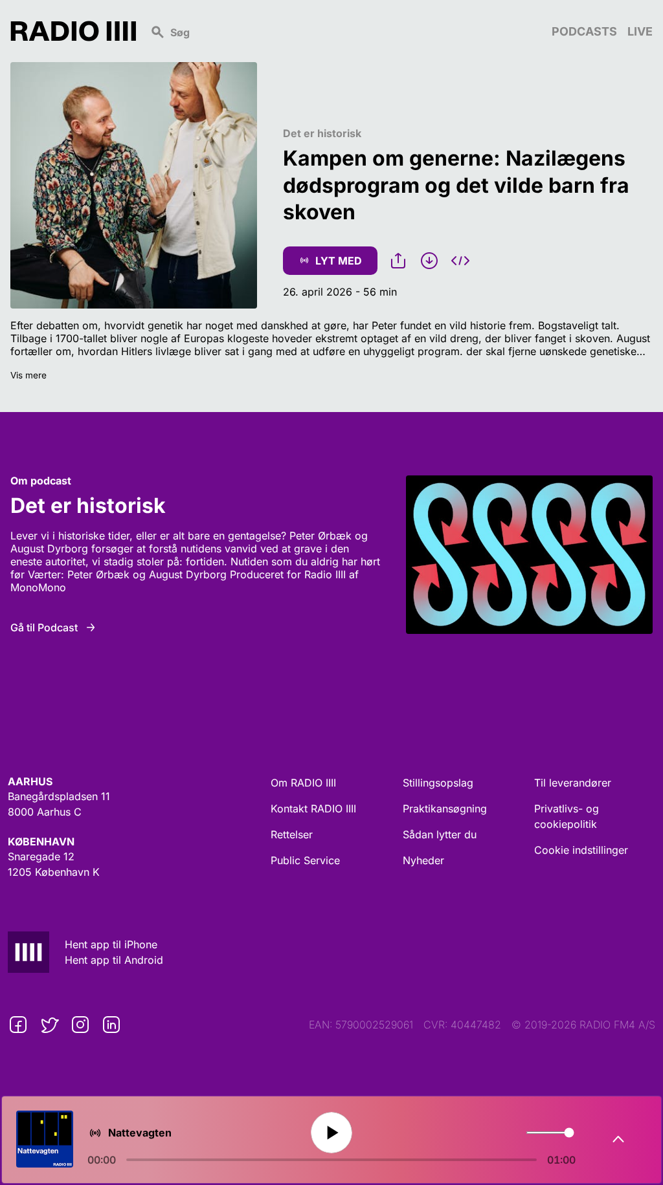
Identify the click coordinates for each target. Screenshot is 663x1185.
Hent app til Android (114, 959)
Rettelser (292, 834)
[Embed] (460, 260)
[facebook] (18, 1024)
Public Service (305, 860)
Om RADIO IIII (303, 782)
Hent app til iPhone (111, 944)
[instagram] (80, 1024)
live (640, 31)
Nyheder (423, 860)
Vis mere (28, 375)
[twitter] (49, 1024)
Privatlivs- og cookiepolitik (566, 816)
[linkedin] (111, 1024)
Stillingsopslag (438, 782)
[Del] (398, 260)
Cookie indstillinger (581, 849)
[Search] (343, 31)
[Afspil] (332, 1133)
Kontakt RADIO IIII (313, 808)
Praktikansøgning (445, 808)
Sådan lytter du (440, 834)
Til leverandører (572, 782)
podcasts (584, 31)
